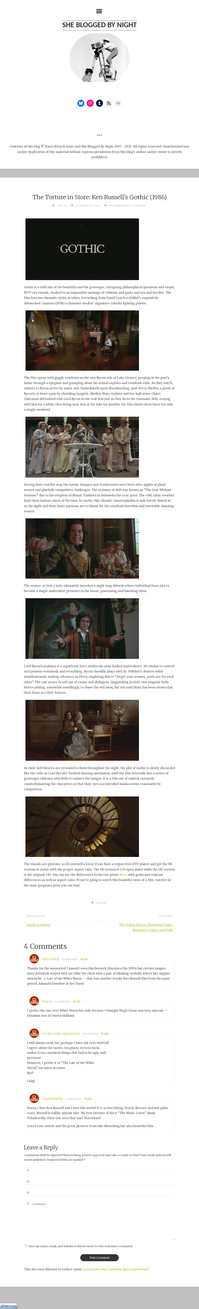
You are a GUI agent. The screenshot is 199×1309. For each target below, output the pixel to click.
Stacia (47, 1001)
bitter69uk (50, 959)
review (140, 205)
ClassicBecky (52, 1099)
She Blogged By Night (99, 25)
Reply (84, 959)
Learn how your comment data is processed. (116, 1269)
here (123, 875)
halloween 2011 (120, 205)
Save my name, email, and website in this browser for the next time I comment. (80, 1246)
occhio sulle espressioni (61, 1034)
